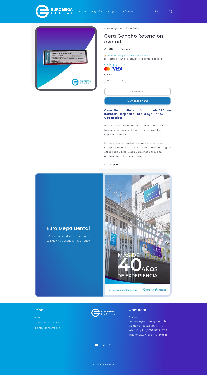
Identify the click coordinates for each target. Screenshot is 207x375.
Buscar (39, 317)
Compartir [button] (113, 164)
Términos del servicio (47, 322)
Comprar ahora (137, 100)
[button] (97, 11)
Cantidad (109, 74)
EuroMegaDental (107, 364)
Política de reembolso (47, 327)
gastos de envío (116, 59)
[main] (103, 164)
